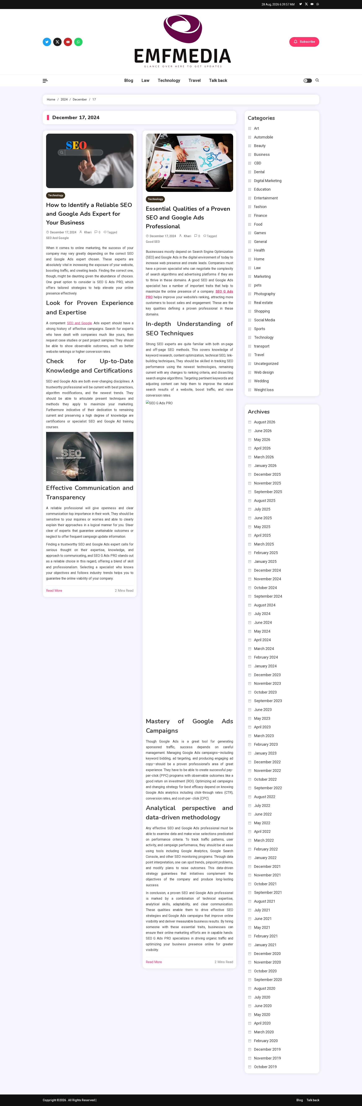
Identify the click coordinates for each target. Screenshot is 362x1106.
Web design (264, 372)
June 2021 (263, 918)
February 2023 (266, 744)
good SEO (153, 241)
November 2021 (267, 875)
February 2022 (266, 849)
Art (256, 128)
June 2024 (263, 622)
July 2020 (262, 997)
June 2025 (263, 518)
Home (259, 259)
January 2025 (265, 561)
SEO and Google (57, 238)
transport (261, 346)
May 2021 (262, 927)
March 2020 (264, 1032)
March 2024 (264, 648)
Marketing (262, 276)
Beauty (260, 145)
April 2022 (262, 831)
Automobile (263, 137)
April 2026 (262, 448)
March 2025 (264, 544)
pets (258, 285)
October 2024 (265, 587)
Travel (195, 80)
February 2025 (266, 552)
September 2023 (268, 701)
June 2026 (263, 431)
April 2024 (262, 640)
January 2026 (265, 465)
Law (145, 80)
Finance (260, 215)
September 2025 (268, 492)
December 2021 (267, 866)
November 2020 (267, 962)
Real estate (263, 302)
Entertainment (266, 198)
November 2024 (267, 579)
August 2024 (264, 605)
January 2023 (265, 753)
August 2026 (264, 422)
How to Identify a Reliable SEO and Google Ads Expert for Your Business (89, 214)
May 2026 (262, 439)
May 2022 (262, 823)
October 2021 (265, 884)
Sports (259, 329)
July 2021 (262, 910)
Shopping (262, 311)
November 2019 (267, 1058)
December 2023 (267, 675)
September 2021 (268, 892)
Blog (128, 80)
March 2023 (264, 736)
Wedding (261, 381)
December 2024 (267, 570)
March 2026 (264, 457)
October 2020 (265, 971)
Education (262, 189)
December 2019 (267, 1049)
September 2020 (268, 979)
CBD (257, 163)
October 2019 (265, 1067)
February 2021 (266, 936)
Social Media (264, 320)
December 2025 (267, 474)
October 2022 (265, 779)
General (260, 241)
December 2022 (267, 762)
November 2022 (267, 770)
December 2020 (267, 953)
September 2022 (268, 788)
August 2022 (264, 797)
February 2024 (266, 657)
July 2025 (262, 509)
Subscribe (307, 41)
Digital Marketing (268, 180)
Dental (259, 172)
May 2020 (262, 1014)
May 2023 (262, 718)
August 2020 (264, 988)
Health (259, 250)
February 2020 (266, 1041)
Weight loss (264, 390)
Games (260, 233)
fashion (260, 206)
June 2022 (263, 814)
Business (262, 154)
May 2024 (262, 631)
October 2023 (265, 692)
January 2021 (265, 945)
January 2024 (265, 666)
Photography (264, 294)
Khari (88, 232)
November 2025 (267, 483)
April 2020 (262, 1023)
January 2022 (265, 857)
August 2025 (264, 500)
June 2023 (263, 709)
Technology (169, 80)
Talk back (218, 80)
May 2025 (262, 527)
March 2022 (264, 840)
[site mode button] (308, 81)
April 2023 (262, 727)
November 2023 (267, 683)
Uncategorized (266, 363)
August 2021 (264, 901)
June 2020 (263, 1006)
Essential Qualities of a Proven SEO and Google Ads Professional (188, 217)
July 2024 (262, 613)
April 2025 (262, 535)
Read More (54, 591)
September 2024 (268, 596)
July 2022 (262, 805)
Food (258, 224)
